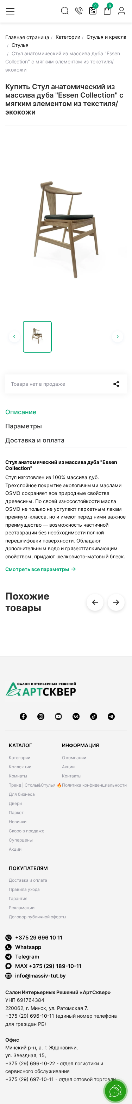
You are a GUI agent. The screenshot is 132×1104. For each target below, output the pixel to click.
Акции (15, 849)
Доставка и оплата (28, 880)
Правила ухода (24, 889)
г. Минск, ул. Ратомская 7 (56, 1008)
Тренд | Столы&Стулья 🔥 (35, 785)
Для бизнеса (22, 794)
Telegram (27, 956)
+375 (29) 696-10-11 (29, 1016)
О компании (74, 757)
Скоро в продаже (26, 830)
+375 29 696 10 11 (38, 937)
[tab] (66, 412)
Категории (19, 757)
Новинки (17, 821)
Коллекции (20, 766)
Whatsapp (28, 947)
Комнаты (18, 776)
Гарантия (18, 898)
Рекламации (21, 907)
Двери (15, 803)
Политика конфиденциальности (94, 785)
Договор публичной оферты (37, 916)
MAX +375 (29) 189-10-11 (48, 966)
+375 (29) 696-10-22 (30, 1063)
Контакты (71, 776)
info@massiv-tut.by (40, 975)
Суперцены (21, 840)
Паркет (16, 812)
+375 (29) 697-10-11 (29, 1079)
